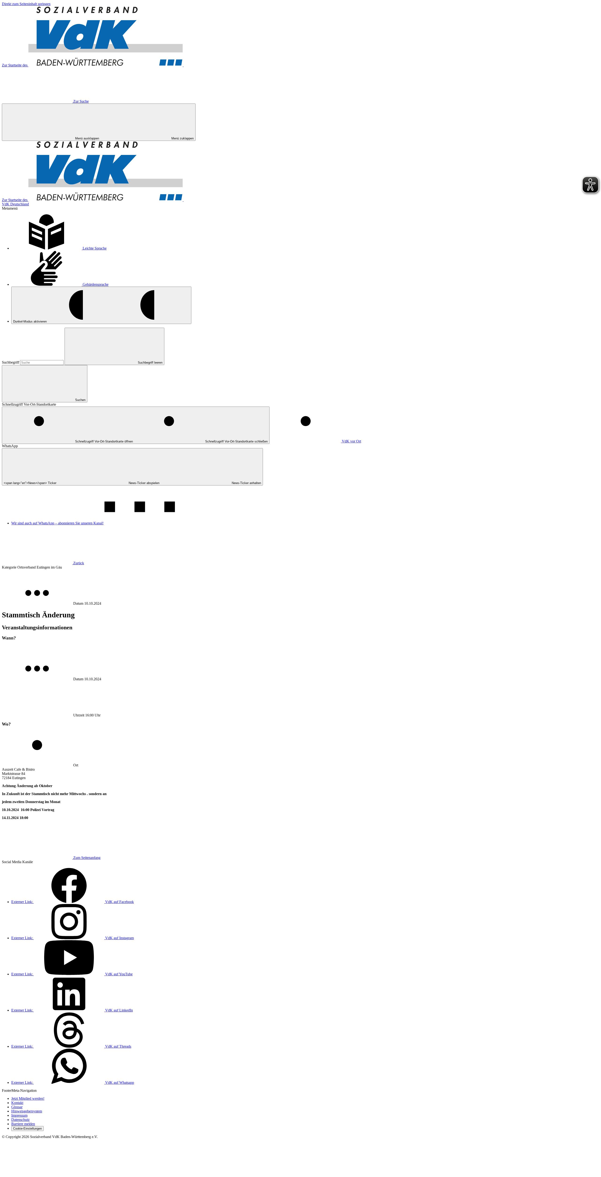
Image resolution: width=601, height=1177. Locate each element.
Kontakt (17, 1103)
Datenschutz (20, 1120)
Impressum (19, 1115)
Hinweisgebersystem (26, 1111)
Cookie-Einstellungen (27, 1128)
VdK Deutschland (15, 204)
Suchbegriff (11, 362)
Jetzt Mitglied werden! (27, 1098)
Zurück (78, 563)
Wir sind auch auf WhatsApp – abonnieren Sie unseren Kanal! (57, 523)
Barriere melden (23, 1124)
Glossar (17, 1107)
